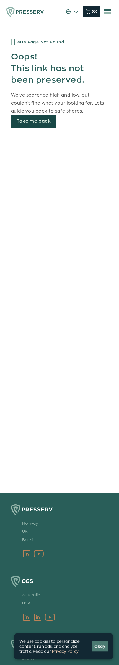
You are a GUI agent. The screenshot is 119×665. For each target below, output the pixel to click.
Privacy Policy (65, 651)
